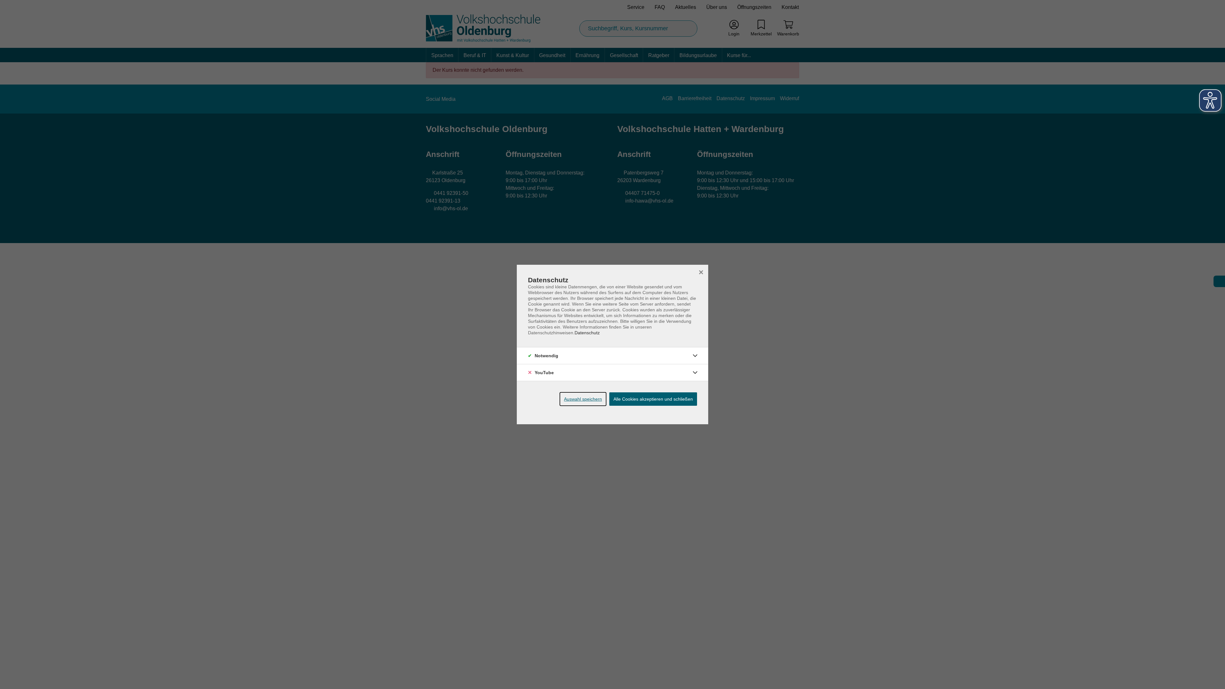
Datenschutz (587, 332)
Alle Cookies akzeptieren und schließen (653, 399)
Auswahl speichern (583, 399)
